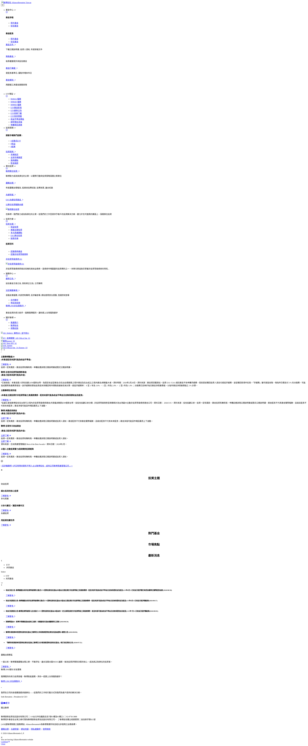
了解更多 (5, 364)
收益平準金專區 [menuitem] (17, 119)
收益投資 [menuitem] (14, 227)
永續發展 (10, 195)
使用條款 (47, 729)
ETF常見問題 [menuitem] (16, 116)
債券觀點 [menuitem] (14, 160)
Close (3, 744)
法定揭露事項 (12, 290)
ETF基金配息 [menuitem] (16, 108)
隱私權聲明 (36, 729)
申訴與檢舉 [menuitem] (15, 303)
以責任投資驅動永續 (14, 205)
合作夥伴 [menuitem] (14, 300)
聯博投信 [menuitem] (14, 325)
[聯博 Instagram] (8, 703)
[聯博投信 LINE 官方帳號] (2, 703)
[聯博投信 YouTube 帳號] (4, 703)
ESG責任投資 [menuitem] (16, 236)
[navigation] (2, 5)
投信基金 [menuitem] (14, 26)
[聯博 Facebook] (7, 703)
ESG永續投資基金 (14, 200)
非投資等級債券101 (14, 259)
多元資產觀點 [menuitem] (16, 233)
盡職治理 (10, 183)
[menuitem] (156, 50)
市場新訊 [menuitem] (14, 155)
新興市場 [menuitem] (14, 238)
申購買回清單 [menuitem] (16, 125)
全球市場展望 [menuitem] (16, 157)
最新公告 (10, 279)
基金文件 (10, 45)
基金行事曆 (11, 68)
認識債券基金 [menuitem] (16, 251)
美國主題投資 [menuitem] (16, 230)
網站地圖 (25, 729)
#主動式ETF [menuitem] (16, 141)
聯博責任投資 (12, 171)
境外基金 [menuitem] (14, 23)
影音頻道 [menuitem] (14, 163)
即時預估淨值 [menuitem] (16, 122)
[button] (2, 350)
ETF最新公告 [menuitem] (16, 110)
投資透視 (10, 152)
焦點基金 (10, 56)
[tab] (156, 565)
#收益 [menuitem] (13, 144)
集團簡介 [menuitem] (14, 323)
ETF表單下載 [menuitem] (16, 113)
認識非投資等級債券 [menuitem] (19, 254)
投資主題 (10, 224)
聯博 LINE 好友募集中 (11, 681)
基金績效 (10, 80)
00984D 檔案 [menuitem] (16, 102)
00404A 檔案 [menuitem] (16, 99)
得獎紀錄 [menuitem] (14, 328)
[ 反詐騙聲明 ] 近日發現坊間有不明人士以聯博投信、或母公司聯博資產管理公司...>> (37, 466)
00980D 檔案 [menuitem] (16, 105)
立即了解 (5, 418)
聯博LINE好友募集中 (15, 306)
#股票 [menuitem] (13, 147)
